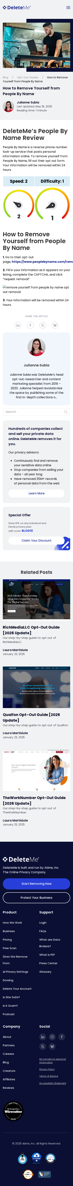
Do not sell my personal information (52, 1060)
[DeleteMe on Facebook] (61, 1036)
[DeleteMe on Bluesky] (52, 1046)
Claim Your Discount (36, 541)
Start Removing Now (36, 884)
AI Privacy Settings (15, 972)
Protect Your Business (36, 898)
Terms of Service (48, 1076)
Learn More (37, 493)
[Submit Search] (65, 412)
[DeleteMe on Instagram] (52, 1036)
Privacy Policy (47, 1069)
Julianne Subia (36, 365)
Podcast (9, 1014)
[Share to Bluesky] (55, 325)
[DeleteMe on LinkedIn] (42, 1036)
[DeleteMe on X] (42, 1046)
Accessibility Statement (52, 1083)
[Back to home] (17, 7)
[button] (68, 7)
